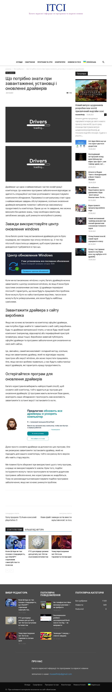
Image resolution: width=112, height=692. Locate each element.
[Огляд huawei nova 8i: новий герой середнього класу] (80, 239)
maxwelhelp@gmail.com (61, 674)
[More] (33, 99)
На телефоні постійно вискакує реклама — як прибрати (62, 604)
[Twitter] (14, 99)
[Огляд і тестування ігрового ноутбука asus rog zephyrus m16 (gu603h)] (80, 252)
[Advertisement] (56, 38)
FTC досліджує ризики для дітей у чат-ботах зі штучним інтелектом (38, 554)
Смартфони (30, 62)
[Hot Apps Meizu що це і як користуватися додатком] (80, 144)
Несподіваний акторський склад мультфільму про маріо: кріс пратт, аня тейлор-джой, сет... (97, 159)
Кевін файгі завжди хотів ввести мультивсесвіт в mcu (56, 518)
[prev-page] (7, 570)
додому (8, 69)
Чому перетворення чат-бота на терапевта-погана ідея (61, 554)
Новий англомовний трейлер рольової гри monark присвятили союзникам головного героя (97, 223)
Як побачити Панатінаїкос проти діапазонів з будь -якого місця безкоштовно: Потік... (97, 192)
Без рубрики (19, 69)
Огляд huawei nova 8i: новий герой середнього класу (97, 238)
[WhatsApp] (27, 99)
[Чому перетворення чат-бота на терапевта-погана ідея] (61, 542)
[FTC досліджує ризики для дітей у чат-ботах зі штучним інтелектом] (38, 542)
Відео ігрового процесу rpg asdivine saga (96, 208)
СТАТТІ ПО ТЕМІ (14, 530)
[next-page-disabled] (11, 570)
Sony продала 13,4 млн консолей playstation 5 (20, 518)
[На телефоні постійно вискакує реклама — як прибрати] (45, 605)
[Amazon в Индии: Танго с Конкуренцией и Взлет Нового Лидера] (80, 174)
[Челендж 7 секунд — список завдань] (45, 636)
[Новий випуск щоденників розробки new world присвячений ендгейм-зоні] (91, 90)
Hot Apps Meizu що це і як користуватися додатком (97, 143)
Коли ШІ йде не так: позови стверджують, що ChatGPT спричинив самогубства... (27, 605)
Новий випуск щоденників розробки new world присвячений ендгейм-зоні (89, 108)
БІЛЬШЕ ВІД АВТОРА (34, 530)
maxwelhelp (80, 114)
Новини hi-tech (74, 62)
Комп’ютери (60, 62)
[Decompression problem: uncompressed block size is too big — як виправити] (45, 618)
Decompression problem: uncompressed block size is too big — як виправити (61, 620)
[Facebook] (8, 99)
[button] (103, 62)
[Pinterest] (20, 99)
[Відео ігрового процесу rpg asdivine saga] (80, 208)
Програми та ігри (44, 62)
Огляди (19, 62)
